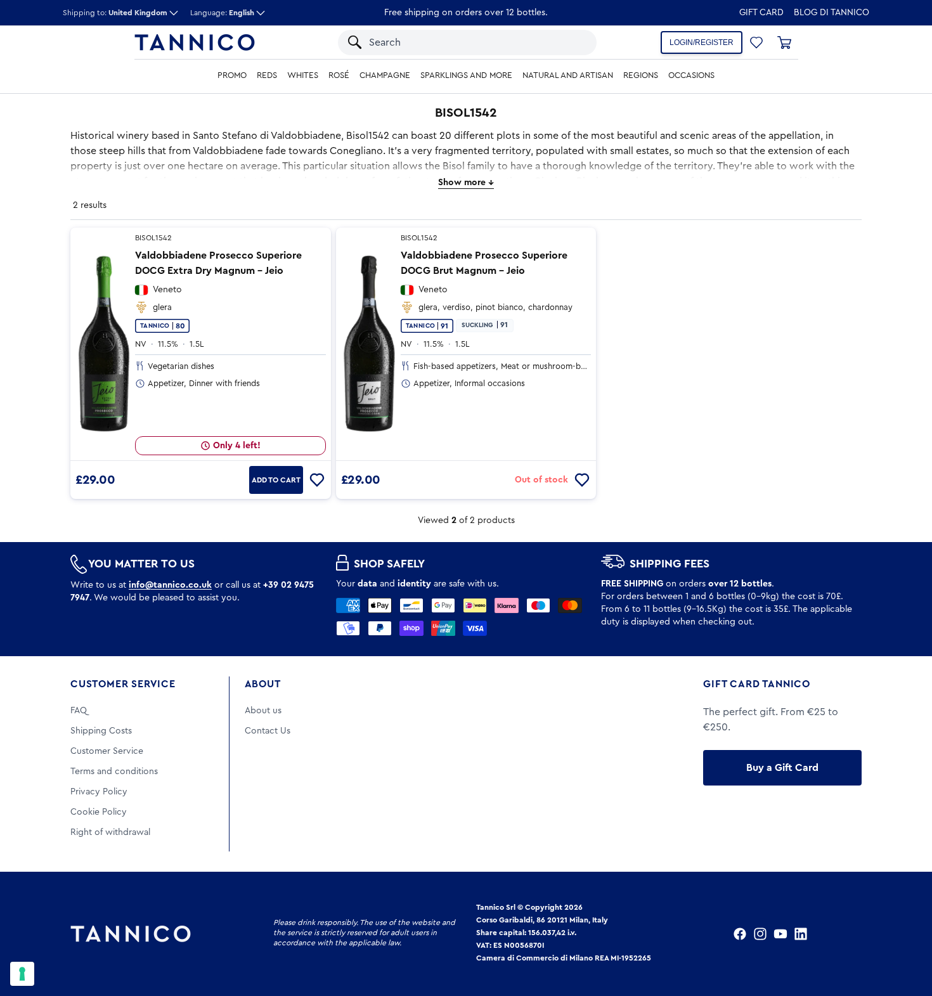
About (263, 684)
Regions (640, 75)
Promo (232, 75)
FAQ (78, 710)
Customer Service (123, 684)
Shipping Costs (101, 731)
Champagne (384, 75)
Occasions (691, 75)
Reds (267, 75)
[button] (570, 42)
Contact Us (267, 731)
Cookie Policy (98, 812)
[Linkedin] (800, 933)
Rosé (338, 75)
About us (263, 710)
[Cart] (784, 42)
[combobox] (455, 42)
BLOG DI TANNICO (831, 12)
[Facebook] (740, 933)
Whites (302, 75)
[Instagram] (760, 933)
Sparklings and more (466, 75)
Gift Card (761, 12)
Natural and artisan (567, 75)
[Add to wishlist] (317, 480)
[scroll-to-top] (905, 933)
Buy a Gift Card (782, 768)
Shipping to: (115, 12)
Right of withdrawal (110, 832)
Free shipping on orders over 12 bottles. (466, 12)
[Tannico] (194, 42)
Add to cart (276, 480)
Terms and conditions (114, 771)
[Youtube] (780, 933)
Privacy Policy (98, 791)
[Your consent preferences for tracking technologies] (22, 974)
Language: (222, 12)
